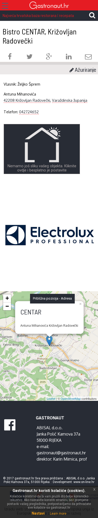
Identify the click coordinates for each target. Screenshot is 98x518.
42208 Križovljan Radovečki (27, 100)
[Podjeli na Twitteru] (29, 57)
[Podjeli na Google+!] (49, 57)
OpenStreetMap (71, 398)
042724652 (29, 111)
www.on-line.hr (83, 482)
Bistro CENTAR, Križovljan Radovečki (40, 36)
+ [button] (7, 298)
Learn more (58, 513)
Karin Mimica (65, 459)
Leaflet (51, 398)
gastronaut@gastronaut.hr (61, 452)
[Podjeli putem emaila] (88, 57)
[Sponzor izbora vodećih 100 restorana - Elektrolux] (50, 242)
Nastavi (38, 513)
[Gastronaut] (49, 6)
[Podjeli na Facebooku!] (10, 57)
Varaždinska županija (69, 100)
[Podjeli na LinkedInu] (69, 57)
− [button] (7, 306)
